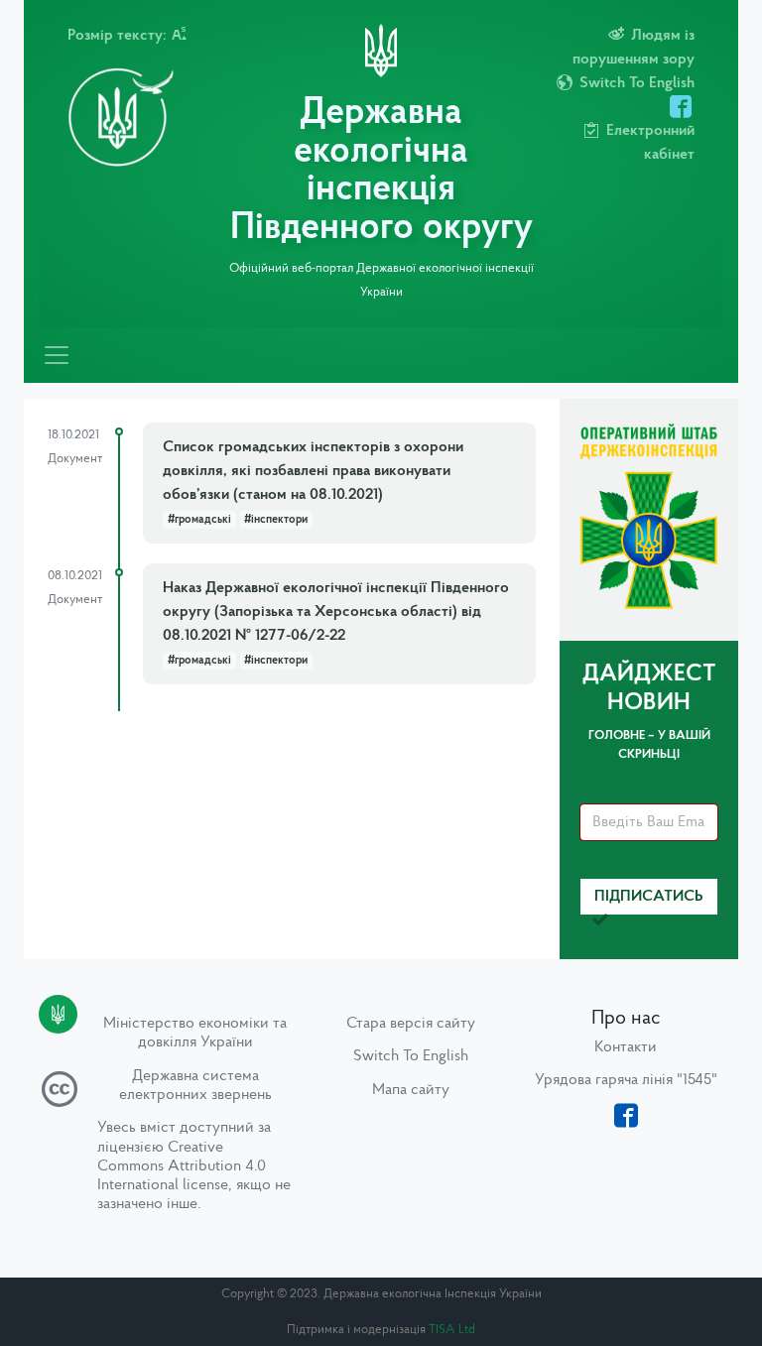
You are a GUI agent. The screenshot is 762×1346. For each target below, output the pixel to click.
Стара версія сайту (410, 1024)
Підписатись (648, 897)
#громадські (199, 520)
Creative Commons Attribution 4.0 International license (181, 1166)
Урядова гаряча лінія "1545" (626, 1080)
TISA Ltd (452, 1329)
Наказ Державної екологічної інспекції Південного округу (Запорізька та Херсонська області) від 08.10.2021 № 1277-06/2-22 (336, 612)
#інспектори (276, 520)
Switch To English (410, 1056)
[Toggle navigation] (56, 355)
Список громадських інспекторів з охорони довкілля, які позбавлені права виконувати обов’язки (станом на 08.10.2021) (313, 471)
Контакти (625, 1047)
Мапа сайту (410, 1090)
